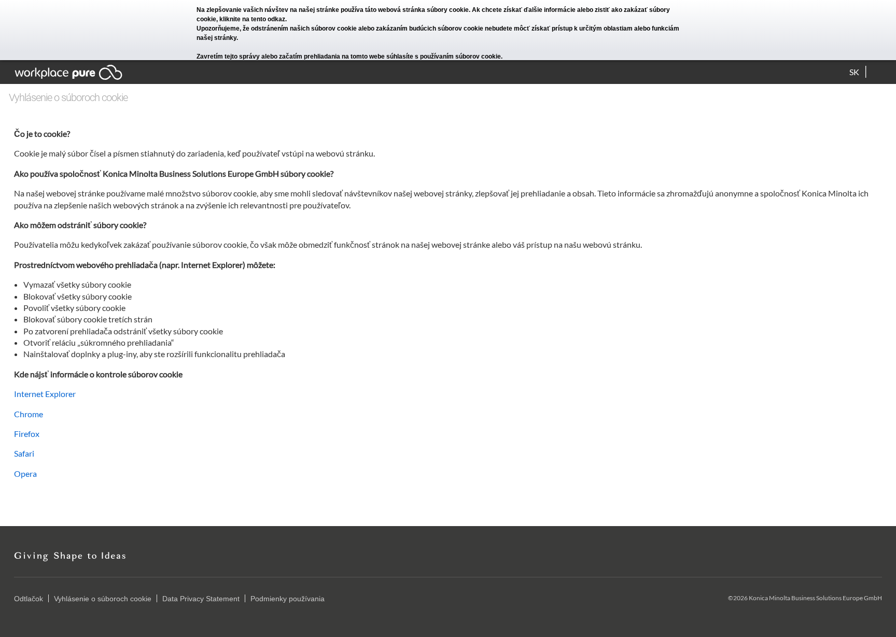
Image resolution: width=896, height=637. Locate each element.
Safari (24, 453)
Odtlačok (28, 598)
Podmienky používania (287, 598)
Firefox (26, 433)
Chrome (28, 414)
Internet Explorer (45, 394)
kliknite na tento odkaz (252, 19)
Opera (25, 473)
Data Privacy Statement (201, 598)
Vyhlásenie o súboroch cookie (102, 598)
